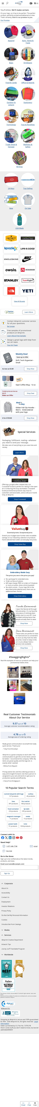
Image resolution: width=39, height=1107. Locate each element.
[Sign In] (31, 3)
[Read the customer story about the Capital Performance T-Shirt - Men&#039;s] (19, 698)
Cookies (5, 920)
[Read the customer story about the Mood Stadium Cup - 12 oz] (13, 685)
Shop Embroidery (20, 596)
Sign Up (8, 873)
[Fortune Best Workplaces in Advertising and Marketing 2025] (6, 969)
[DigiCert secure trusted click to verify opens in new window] (8, 1003)
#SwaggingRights (19, 657)
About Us (5, 888)
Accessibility (6, 893)
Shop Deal (30, 393)
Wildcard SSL (5, 1009)
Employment (6, 902)
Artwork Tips (6, 944)
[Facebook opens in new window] (2, 838)
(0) (36, 3)
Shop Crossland (20, 499)
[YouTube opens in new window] (17, 838)
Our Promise (5, 20)
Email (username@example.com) (12, 864)
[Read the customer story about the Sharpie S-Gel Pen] (26, 685)
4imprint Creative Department (12, 940)
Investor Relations (8, 907)
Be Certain (11, 326)
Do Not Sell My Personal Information (15, 916)
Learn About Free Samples (16, 336)
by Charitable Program (13, 949)
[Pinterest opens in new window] (21, 838)
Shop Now (32, 369)
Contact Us (5, 897)
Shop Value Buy (20, 544)
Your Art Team (12, 345)
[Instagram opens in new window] (13, 838)
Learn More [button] (30, 312)
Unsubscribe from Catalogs (11, 925)
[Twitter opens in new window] (6, 838)
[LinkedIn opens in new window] (10, 838)
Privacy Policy (6, 911)
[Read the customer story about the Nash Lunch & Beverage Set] (13, 672)
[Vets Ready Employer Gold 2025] (19, 969)
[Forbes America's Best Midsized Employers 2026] (8, 985)
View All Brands (19, 301)
